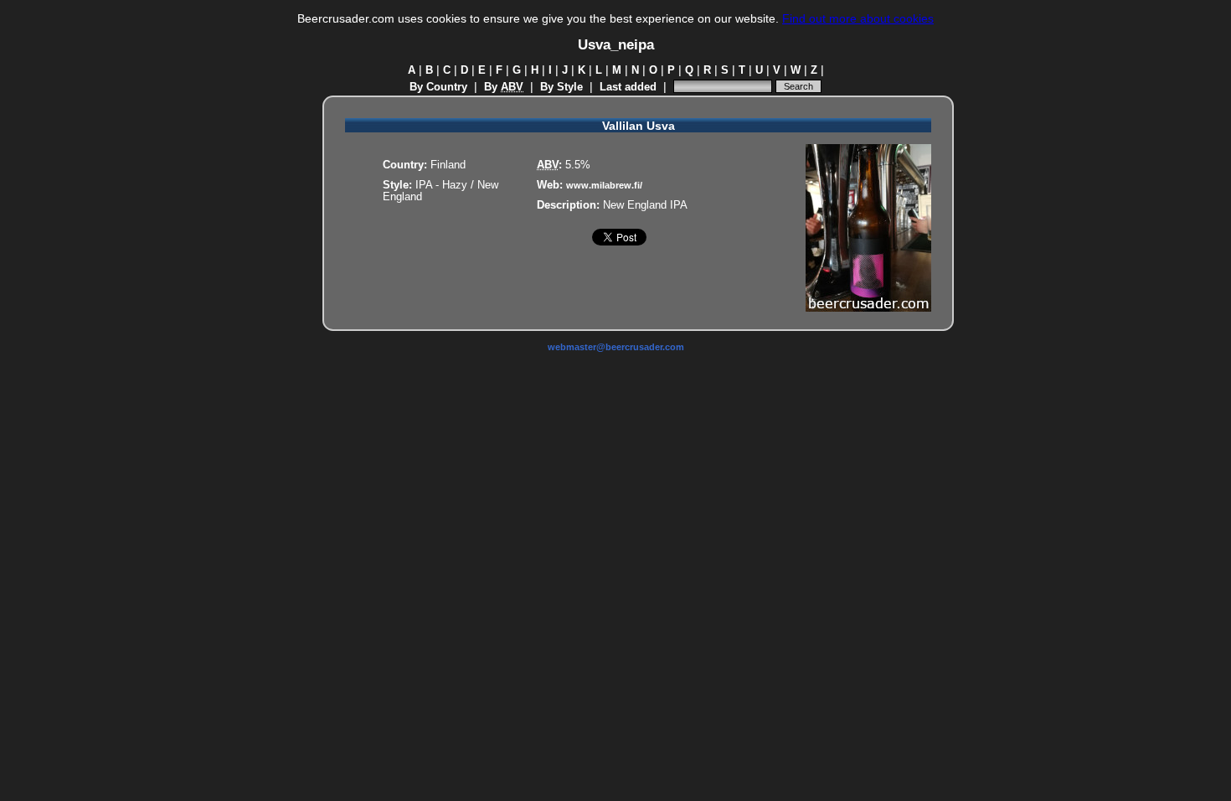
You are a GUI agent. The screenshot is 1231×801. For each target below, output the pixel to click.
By (503, 87)
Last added (628, 87)
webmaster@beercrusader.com (616, 347)
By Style (561, 87)
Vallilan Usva (638, 126)
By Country (438, 87)
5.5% (577, 165)
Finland (448, 165)
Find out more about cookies (858, 18)
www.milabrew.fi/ (604, 185)
